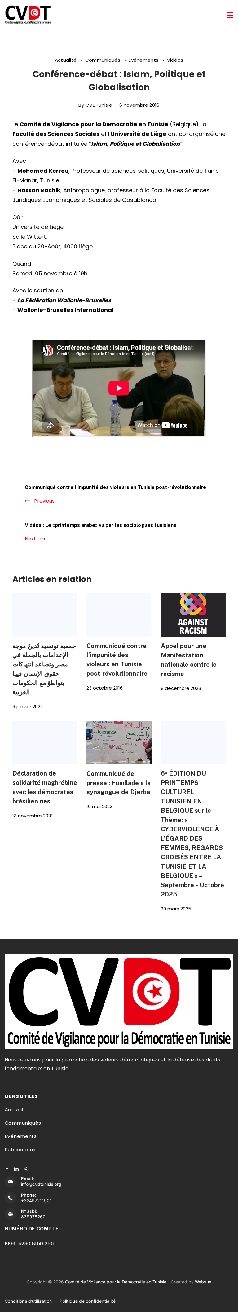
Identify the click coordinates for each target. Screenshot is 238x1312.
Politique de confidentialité (88, 1301)
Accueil (14, 1109)
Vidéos (175, 60)
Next (30, 538)
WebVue (203, 1281)
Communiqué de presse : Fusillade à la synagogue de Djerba (118, 783)
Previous (44, 501)
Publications (20, 1149)
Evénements (144, 60)
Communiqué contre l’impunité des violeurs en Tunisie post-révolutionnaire (115, 487)
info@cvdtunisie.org (41, 1184)
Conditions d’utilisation (28, 1301)
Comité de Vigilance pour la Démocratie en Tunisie (115, 1281)
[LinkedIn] (16, 1169)
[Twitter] (25, 1169)
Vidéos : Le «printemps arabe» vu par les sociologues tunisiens (100, 525)
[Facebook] (7, 1169)
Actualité (66, 60)
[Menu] (230, 15)
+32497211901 (36, 1200)
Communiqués (103, 60)
